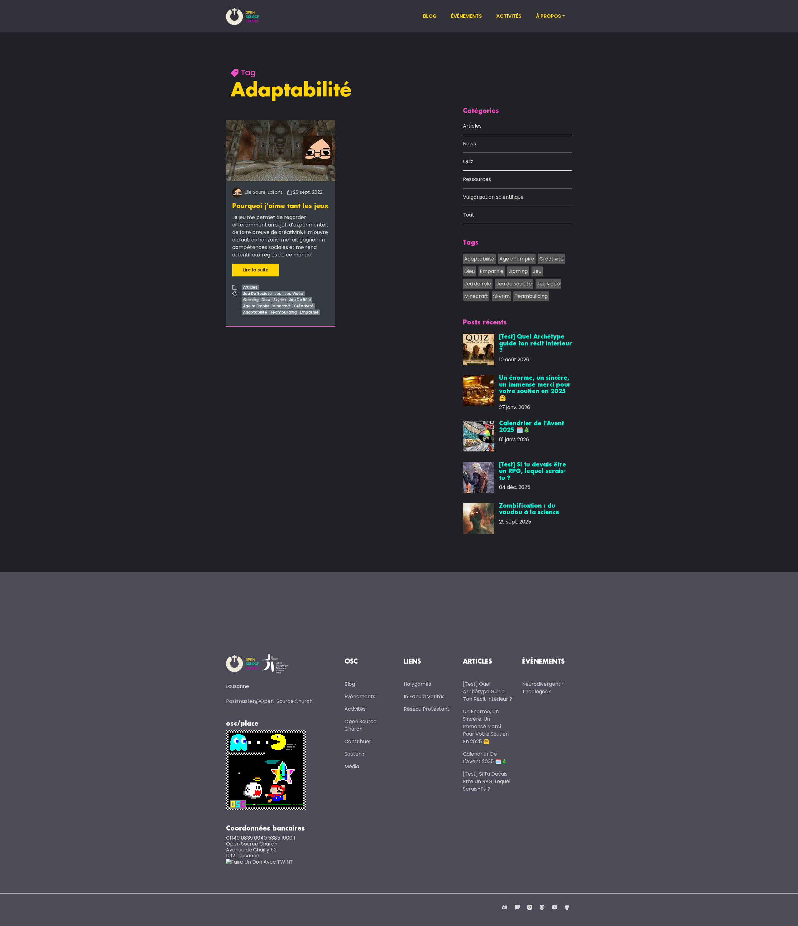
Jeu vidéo (548, 283)
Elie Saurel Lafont (262, 192)
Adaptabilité (255, 312)
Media (351, 766)
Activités (509, 16)
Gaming (251, 299)
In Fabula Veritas (424, 696)
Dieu (266, 299)
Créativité (304, 306)
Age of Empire (256, 306)
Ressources (477, 179)
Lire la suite (255, 270)
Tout (468, 214)
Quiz (468, 161)
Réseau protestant (426, 709)
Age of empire (516, 258)
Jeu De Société (257, 293)
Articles (250, 287)
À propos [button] (548, 16)
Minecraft (281, 306)
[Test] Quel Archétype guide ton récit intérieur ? (487, 691)
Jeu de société (514, 283)
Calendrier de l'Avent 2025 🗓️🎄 (485, 757)
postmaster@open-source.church (269, 701)
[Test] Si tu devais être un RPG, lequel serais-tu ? (486, 781)
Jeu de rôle (477, 283)
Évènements (466, 16)
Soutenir (354, 754)
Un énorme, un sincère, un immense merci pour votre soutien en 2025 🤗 (486, 726)
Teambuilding (283, 312)
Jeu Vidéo (294, 293)
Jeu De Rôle (300, 299)
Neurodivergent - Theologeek (543, 687)
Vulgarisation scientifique (493, 197)
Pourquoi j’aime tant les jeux (280, 206)
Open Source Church (360, 725)
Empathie (309, 312)
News (469, 143)
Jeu (278, 293)
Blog (430, 16)
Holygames (417, 684)
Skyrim (279, 299)
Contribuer (357, 741)
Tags (470, 242)
